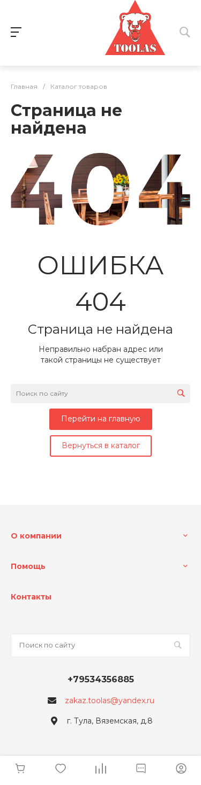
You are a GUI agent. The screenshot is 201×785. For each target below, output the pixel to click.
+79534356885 (101, 679)
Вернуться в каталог (101, 445)
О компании (36, 536)
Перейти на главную (100, 419)
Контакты (31, 597)
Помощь (28, 566)
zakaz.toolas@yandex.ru (109, 700)
